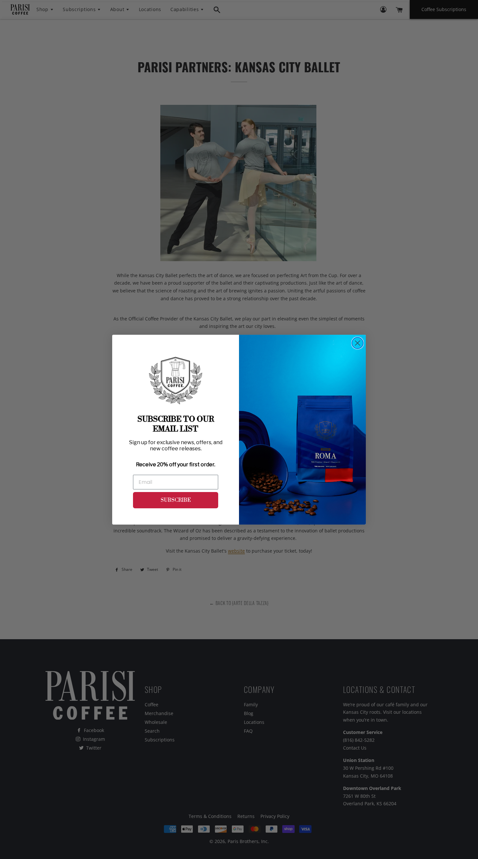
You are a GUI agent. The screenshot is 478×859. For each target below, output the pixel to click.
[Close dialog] (357, 343)
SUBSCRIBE (176, 500)
